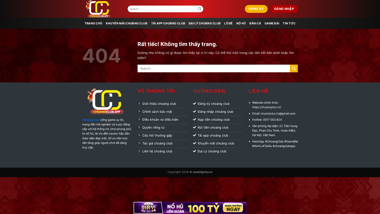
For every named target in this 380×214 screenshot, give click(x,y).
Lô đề (228, 23)
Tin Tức (289, 23)
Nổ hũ (241, 23)
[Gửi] (199, 9)
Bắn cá (255, 23)
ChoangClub (91, 119)
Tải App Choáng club (168, 23)
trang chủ (94, 23)
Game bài (272, 23)
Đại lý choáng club (205, 23)
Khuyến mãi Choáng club (126, 23)
